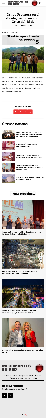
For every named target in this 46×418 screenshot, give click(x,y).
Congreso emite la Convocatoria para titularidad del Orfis (30, 178)
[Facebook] (15, 111)
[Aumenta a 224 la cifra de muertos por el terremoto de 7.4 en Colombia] (23, 254)
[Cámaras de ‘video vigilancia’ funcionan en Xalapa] (8, 145)
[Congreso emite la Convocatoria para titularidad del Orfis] (8, 178)
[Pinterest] (25, 111)
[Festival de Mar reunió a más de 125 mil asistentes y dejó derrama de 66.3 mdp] (23, 293)
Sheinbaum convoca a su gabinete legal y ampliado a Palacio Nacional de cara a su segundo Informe (29, 134)
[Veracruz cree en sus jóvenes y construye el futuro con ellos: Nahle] (8, 156)
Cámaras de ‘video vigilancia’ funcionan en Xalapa (27, 145)
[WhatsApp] (30, 111)
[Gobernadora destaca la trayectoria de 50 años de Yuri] (23, 332)
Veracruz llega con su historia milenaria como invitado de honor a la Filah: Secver (29, 167)
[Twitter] (20, 111)
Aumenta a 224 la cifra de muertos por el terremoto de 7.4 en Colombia (19, 272)
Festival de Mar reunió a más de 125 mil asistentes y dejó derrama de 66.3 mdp (19, 312)
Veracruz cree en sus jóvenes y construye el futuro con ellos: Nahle (29, 156)
